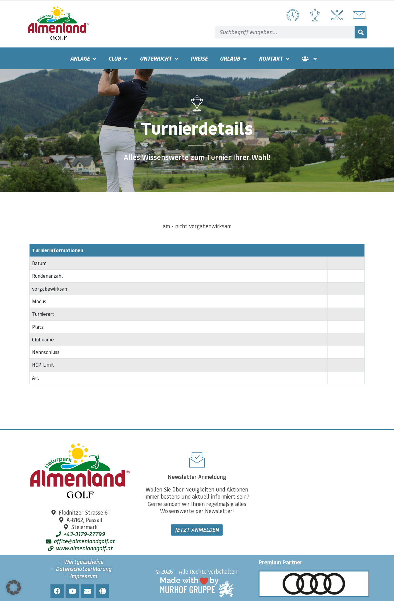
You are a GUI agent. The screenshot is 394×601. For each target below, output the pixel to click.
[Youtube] (72, 591)
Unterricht (156, 58)
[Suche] (361, 32)
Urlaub (230, 58)
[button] (13, 587)
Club (114, 58)
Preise (199, 58)
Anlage (80, 58)
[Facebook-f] (57, 591)
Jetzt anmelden (197, 529)
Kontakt (271, 58)
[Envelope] (87, 591)
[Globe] (102, 591)
